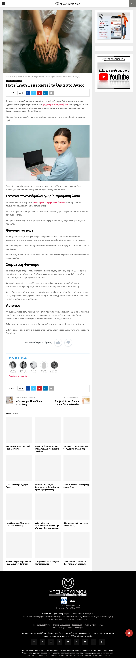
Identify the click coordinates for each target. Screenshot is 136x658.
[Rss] (93, 642)
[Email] (85, 642)
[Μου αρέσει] (58, 343)
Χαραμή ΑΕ (89, 614)
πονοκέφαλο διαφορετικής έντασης (49, 202)
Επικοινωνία (61, 605)
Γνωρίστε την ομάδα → (19, 376)
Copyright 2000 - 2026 (73, 614)
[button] (126, 633)
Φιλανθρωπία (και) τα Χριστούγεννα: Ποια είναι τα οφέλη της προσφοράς (47, 487)
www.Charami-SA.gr (78, 619)
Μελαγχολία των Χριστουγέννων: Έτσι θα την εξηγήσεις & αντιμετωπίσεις (47, 525)
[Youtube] (76, 642)
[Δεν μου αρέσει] (68, 343)
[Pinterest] (59, 642)
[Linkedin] (68, 642)
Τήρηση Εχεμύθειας (61, 625)
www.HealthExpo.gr (52, 616)
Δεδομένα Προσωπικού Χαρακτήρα (68, 628)
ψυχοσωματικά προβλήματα (55, 104)
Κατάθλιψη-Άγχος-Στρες (14, 80)
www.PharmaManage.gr (33, 616)
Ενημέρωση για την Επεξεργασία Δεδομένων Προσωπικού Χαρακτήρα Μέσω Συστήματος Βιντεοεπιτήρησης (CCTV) (68, 655)
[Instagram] (51, 642)
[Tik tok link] (102, 642)
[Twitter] (42, 642)
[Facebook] (34, 642)
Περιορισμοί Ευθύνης (42, 625)
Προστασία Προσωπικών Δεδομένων (87, 625)
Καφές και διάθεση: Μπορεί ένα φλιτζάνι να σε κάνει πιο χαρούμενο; (47, 448)
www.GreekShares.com (59, 619)
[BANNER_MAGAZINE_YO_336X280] (113, 39)
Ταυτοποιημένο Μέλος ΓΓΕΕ (68, 608)
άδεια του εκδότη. (107, 653)
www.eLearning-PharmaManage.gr (98, 616)
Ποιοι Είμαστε (74, 605)
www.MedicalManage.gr (73, 616)
